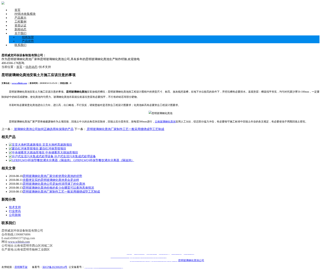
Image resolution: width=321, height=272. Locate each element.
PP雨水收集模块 (25, 13)
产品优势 (28, 41)
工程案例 (20, 21)
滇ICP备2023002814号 (54, 267)
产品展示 (20, 17)
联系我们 (20, 45)
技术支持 (15, 207)
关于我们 (20, 33)
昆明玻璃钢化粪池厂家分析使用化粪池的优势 (52, 176)
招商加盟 (28, 37)
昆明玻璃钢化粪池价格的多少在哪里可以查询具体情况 (58, 187)
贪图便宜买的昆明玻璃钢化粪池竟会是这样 (51, 179)
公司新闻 (15, 215)
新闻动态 (20, 29)
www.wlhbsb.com (19, 83)
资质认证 (20, 25)
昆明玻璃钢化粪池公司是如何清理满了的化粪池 (54, 183)
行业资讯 (15, 211)
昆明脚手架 (20, 267)
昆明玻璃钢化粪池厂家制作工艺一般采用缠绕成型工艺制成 (125, 129)
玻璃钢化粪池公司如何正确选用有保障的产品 (43, 129)
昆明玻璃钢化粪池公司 (191, 260)
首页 (17, 10)
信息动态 (31, 66)
